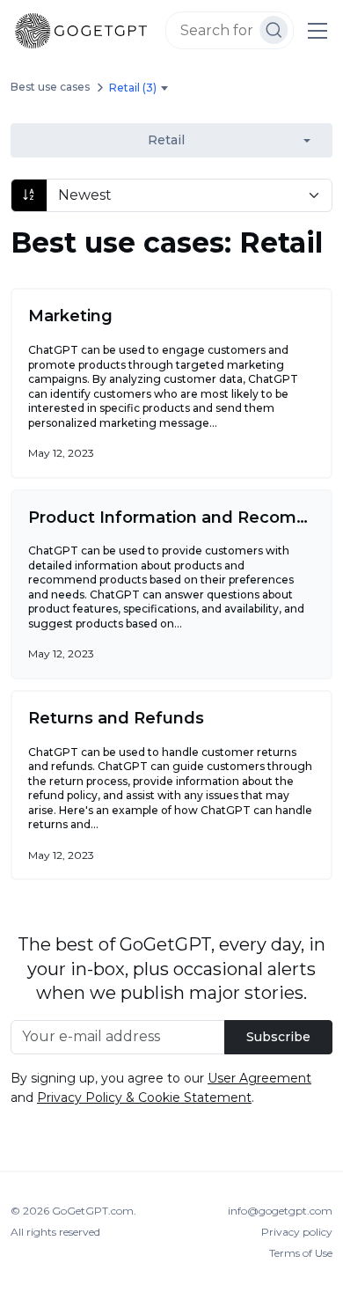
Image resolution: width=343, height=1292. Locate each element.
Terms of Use (300, 1252)
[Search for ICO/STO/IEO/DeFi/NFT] (273, 30)
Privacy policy (296, 1231)
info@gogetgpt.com (280, 1210)
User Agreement (259, 1078)
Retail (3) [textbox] (133, 87)
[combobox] (141, 88)
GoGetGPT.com (93, 1210)
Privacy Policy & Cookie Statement (144, 1097)
